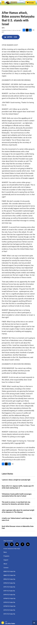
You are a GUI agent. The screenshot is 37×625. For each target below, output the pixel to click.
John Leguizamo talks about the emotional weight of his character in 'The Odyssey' (18, 511)
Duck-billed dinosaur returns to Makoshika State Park (18, 527)
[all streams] (34, 623)
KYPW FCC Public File (9, 606)
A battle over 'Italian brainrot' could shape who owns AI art (17, 519)
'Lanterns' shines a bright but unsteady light (16, 480)
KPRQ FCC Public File (9, 579)
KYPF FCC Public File (9, 591)
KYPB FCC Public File (9, 583)
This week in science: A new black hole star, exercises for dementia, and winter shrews (16, 503)
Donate (31, 3)
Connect (6, 567)
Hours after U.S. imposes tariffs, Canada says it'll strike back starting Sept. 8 (18, 487)
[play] (3, 623)
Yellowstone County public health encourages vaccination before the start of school (17, 495)
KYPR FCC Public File (9, 602)
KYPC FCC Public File (9, 587)
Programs (6, 556)
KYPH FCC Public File (9, 594)
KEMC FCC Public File (9, 571)
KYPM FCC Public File (9, 598)
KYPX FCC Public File (9, 610)
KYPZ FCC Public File (9, 614)
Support (6, 560)
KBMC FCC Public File (9, 575)
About (5, 563)
